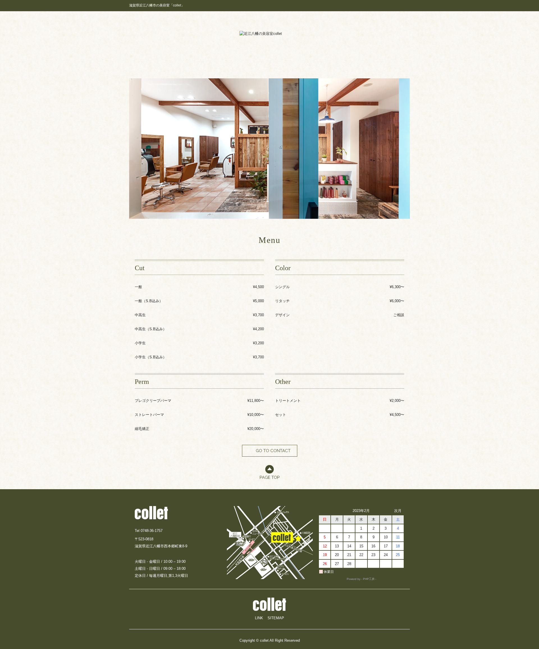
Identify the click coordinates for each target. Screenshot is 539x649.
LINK (259, 618)
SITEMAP (276, 618)
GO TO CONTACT (273, 450)
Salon (337, 61)
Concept (207, 61)
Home (161, 61)
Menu (378, 61)
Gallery (293, 61)
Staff (251, 61)
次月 (397, 511)
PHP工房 (368, 578)
